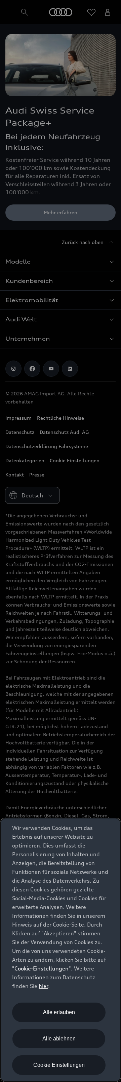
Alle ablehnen (59, 1038)
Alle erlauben (59, 1012)
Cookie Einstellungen (59, 1065)
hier (43, 986)
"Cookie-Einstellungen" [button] (41, 968)
